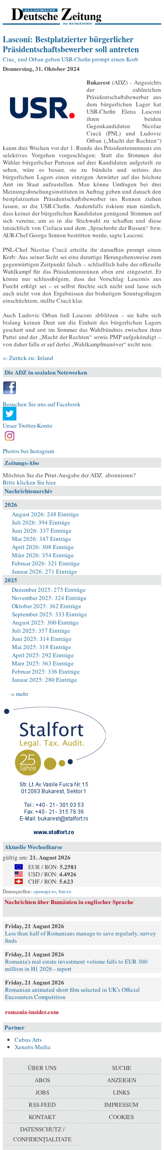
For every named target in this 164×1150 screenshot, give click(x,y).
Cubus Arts (28, 1039)
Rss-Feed (42, 1104)
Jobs (42, 1092)
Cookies (121, 1117)
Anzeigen (121, 1080)
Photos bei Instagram (28, 451)
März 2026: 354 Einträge (43, 555)
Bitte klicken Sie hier (29, 482)
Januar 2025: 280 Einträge (44, 679)
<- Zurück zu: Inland (28, 358)
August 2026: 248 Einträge (45, 514)
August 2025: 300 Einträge (45, 622)
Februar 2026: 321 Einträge (46, 563)
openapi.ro (44, 891)
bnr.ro (65, 891)
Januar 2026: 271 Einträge (44, 571)
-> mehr (19, 694)
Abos (42, 1080)
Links (121, 1092)
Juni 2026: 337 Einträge (42, 530)
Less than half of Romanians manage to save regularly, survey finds (80, 937)
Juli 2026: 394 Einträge (41, 522)
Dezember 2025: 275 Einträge (49, 589)
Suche (121, 1068)
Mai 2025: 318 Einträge (41, 646)
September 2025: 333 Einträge (49, 614)
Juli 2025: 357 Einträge (41, 630)
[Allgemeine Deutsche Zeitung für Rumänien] (65, 16)
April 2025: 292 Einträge (43, 655)
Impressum (121, 1104)
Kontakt (42, 1117)
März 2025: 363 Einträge (43, 663)
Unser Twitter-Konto (27, 425)
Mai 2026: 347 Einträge (41, 538)
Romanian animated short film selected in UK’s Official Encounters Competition (72, 993)
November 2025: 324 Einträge (49, 597)
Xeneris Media (33, 1047)
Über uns (42, 1068)
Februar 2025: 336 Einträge (46, 671)
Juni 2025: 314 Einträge (42, 638)
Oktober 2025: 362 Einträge (46, 606)
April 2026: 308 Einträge (43, 546)
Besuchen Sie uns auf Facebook (42, 404)
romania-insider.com (32, 1011)
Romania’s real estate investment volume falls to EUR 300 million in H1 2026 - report (76, 965)
